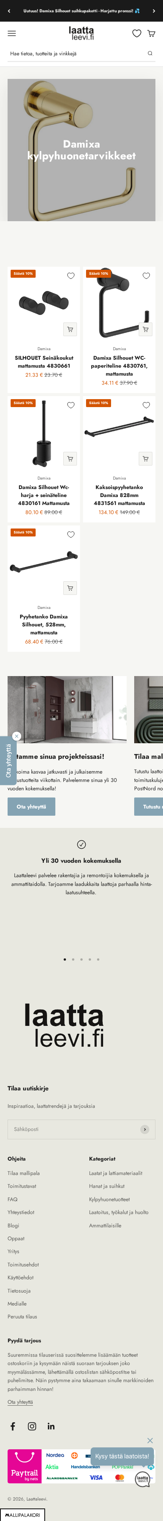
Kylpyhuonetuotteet (109, 1199)
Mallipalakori (22, 1515)
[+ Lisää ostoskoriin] (70, 329)
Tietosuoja (19, 1291)
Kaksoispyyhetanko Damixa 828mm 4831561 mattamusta (119, 495)
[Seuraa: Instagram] (32, 1426)
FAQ (12, 1199)
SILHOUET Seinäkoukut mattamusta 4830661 (44, 362)
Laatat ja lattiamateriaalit (115, 1173)
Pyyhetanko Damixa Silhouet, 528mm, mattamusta (44, 624)
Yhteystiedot (21, 1212)
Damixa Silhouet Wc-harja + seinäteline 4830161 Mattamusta (44, 495)
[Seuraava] (154, 11)
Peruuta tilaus (22, 1316)
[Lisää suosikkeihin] (71, 276)
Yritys (13, 1251)
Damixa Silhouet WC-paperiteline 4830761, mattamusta (119, 365)
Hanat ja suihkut (106, 1186)
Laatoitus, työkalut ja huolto (119, 1212)
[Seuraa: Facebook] (13, 1426)
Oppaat (16, 1238)
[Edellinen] (9, 11)
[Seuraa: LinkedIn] (51, 1426)
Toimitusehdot (23, 1264)
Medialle (17, 1303)
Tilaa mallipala (24, 1173)
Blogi (13, 1225)
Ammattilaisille (105, 1225)
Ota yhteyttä (31, 806)
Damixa (44, 349)
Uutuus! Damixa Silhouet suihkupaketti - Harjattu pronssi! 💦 (82, 11)
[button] (8, 760)
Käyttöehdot (20, 1277)
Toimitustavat (22, 1186)
